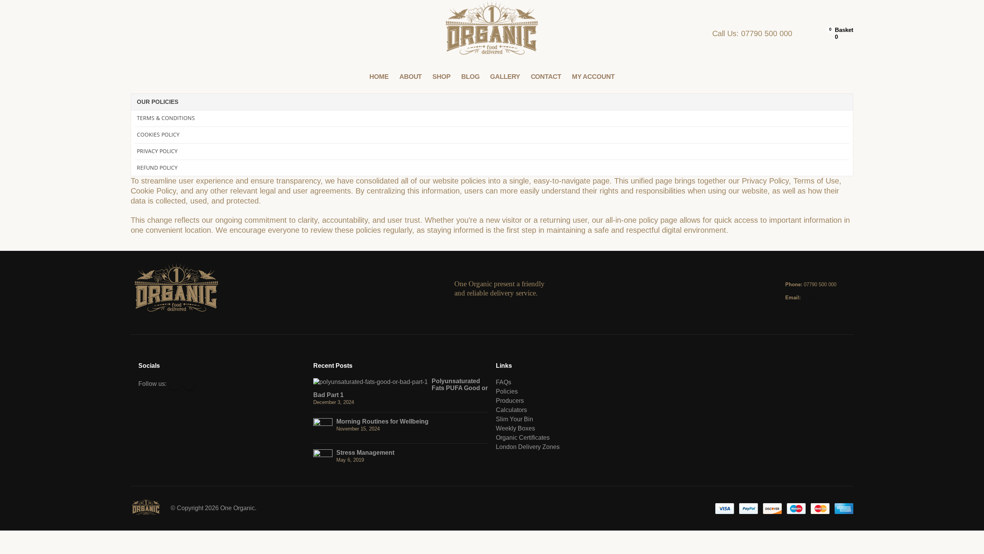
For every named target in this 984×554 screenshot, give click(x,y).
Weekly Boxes (515, 428)
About (410, 76)
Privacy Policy (157, 151)
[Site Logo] (492, 33)
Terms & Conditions (166, 118)
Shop (441, 76)
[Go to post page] (370, 381)
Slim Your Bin (514, 419)
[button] (137, 34)
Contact (546, 76)
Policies (507, 391)
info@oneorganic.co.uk (827, 297)
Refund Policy (157, 167)
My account (593, 76)
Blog (470, 76)
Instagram (189, 384)
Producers (510, 400)
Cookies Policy (158, 134)
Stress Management (365, 452)
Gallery (505, 76)
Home (379, 76)
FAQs (503, 382)
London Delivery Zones (528, 447)
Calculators (511, 410)
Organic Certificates (523, 437)
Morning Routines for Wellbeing (382, 421)
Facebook (174, 384)
